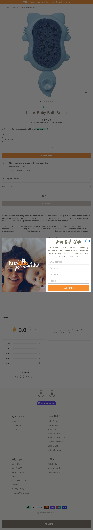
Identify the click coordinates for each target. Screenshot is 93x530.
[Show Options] (87, 280)
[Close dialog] (88, 241)
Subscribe (68, 288)
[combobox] (68, 280)
